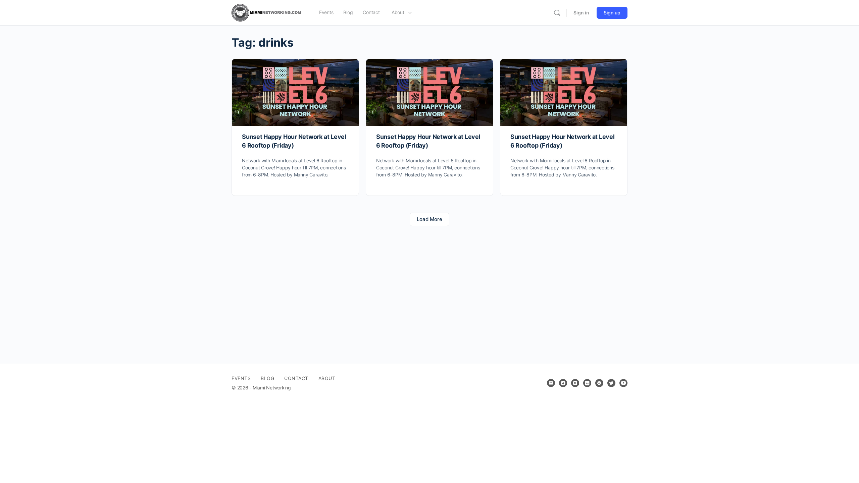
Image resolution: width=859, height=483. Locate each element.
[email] (551, 383)
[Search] (557, 13)
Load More (429, 219)
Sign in (581, 12)
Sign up (612, 12)
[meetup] (599, 383)
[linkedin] (587, 383)
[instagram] (575, 383)
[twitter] (611, 383)
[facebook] (563, 383)
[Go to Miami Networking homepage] (268, 12)
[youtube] (623, 383)
